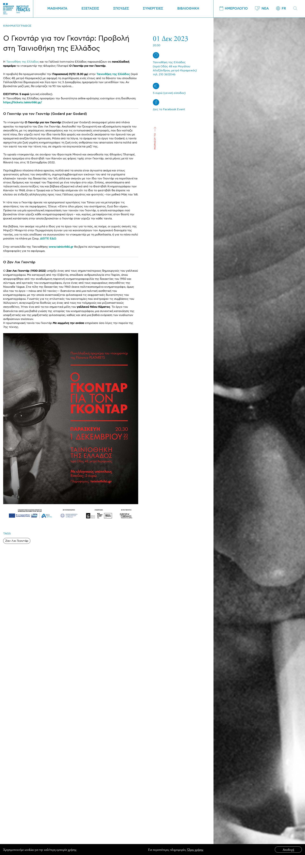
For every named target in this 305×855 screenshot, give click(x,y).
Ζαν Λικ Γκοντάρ (16, 541)
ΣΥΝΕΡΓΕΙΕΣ (153, 9)
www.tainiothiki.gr (61, 247)
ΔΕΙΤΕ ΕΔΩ (48, 238)
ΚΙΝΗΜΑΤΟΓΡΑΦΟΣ (17, 25)
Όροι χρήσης (195, 849)
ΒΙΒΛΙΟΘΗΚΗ (188, 9)
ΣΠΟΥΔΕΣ (121, 9)
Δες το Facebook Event (169, 109)
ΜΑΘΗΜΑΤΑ (57, 9)
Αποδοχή (288, 849)
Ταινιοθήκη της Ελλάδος (22, 61)
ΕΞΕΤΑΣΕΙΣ (90, 9)
